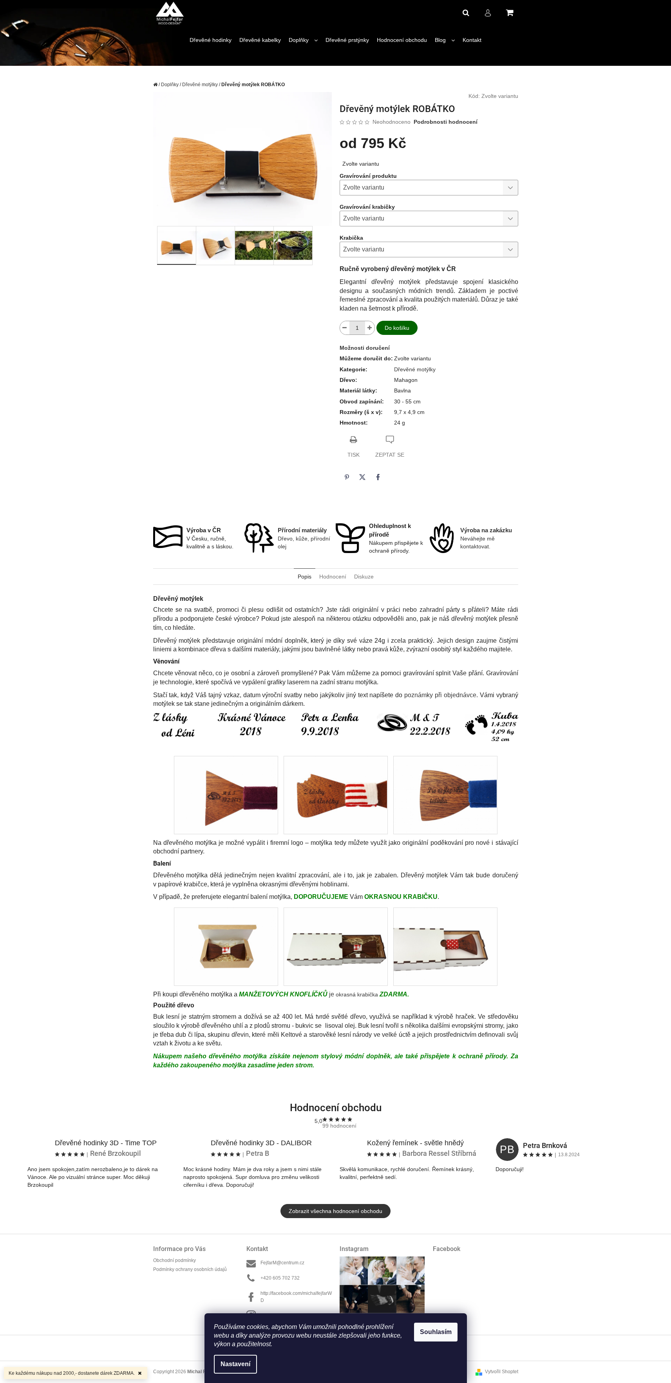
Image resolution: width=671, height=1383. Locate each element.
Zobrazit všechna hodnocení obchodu (335, 1211)
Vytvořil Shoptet (501, 1371)
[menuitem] (210, 40)
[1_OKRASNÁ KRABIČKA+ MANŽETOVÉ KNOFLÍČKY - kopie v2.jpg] (335, 946)
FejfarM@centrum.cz (282, 1262)
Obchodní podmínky (174, 1260)
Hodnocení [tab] (332, 576)
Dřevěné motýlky (415, 369)
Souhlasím (436, 1332)
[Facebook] (378, 477)
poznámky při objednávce (440, 695)
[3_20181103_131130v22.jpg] (445, 946)
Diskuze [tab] (364, 576)
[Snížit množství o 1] (344, 327)
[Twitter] (362, 477)
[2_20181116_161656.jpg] (335, 795)
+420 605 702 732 (280, 1278)
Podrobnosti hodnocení (445, 122)
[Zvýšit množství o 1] (369, 327)
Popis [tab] (304, 576)
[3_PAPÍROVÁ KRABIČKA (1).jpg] (225, 946)
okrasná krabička (324, 994)
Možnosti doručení (365, 348)
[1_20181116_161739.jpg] (445, 795)
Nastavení (235, 1364)
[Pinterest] (347, 477)
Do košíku (397, 328)
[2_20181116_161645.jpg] (225, 795)
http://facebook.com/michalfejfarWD (296, 1297)
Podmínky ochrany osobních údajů (190, 1269)
